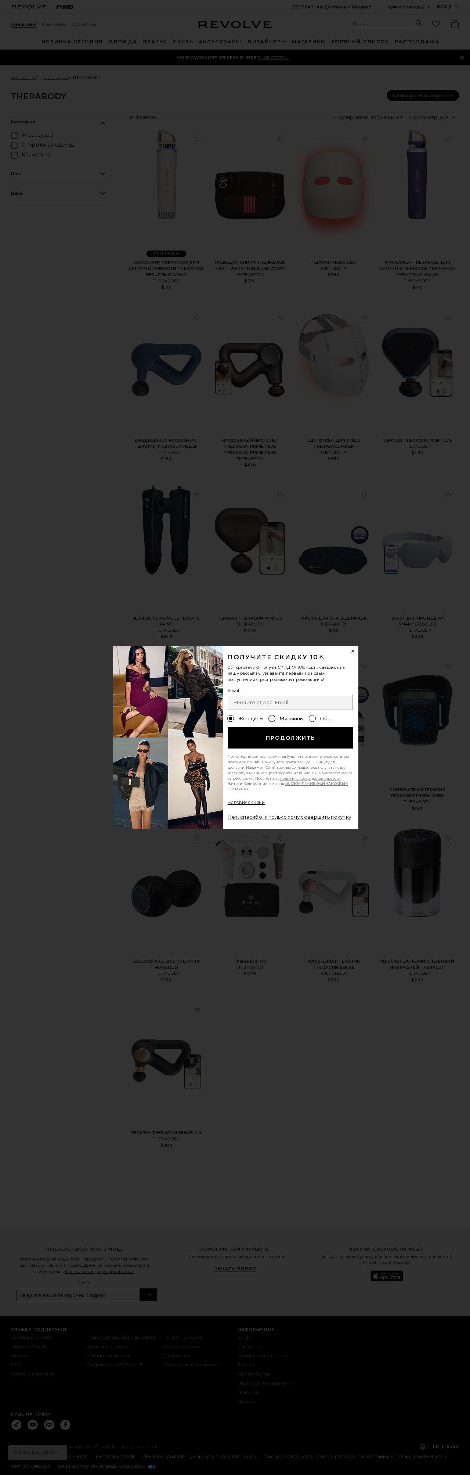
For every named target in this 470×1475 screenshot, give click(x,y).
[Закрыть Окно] (353, 651)
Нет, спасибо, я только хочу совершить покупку (289, 817)
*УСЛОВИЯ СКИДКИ (246, 803)
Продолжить (290, 738)
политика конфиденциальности (310, 778)
